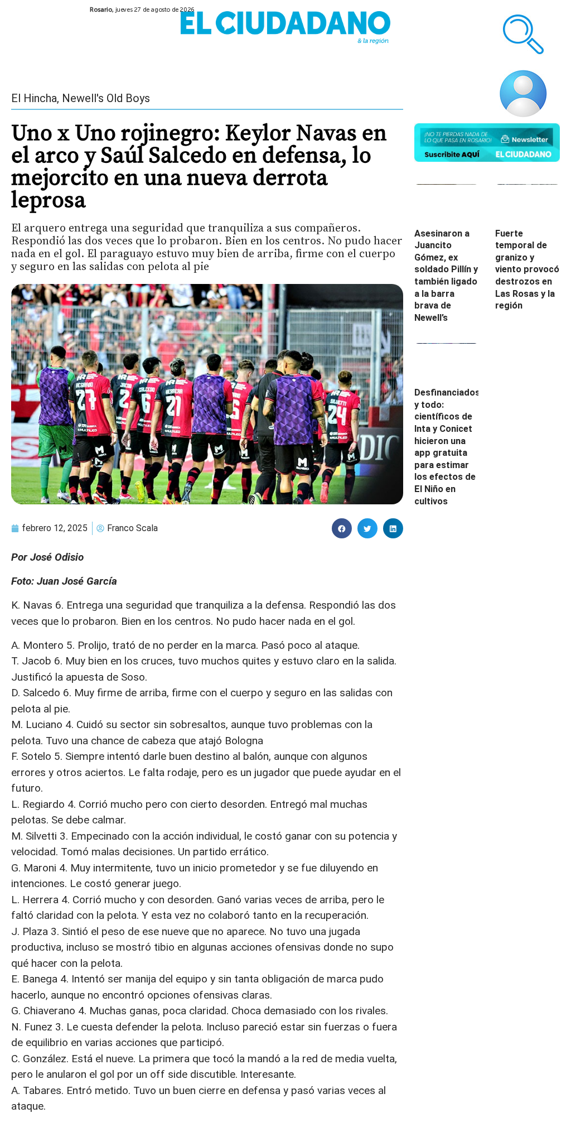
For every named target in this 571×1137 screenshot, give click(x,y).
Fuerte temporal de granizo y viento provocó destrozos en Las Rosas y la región (527, 269)
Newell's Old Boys (106, 98)
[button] (342, 528)
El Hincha (34, 98)
